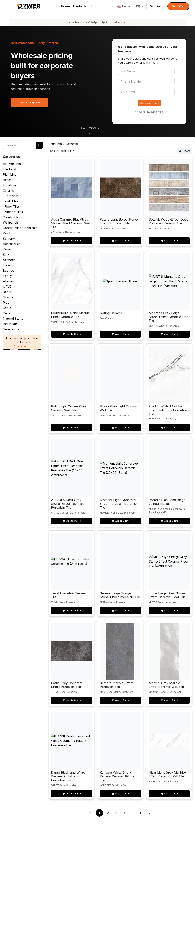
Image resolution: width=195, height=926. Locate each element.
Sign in (155, 6)
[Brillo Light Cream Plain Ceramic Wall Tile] (71, 374)
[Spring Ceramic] (120, 281)
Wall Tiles (11, 201)
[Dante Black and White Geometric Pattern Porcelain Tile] (71, 740)
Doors (7, 249)
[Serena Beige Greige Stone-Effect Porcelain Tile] (120, 561)
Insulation (10, 324)
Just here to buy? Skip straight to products (97, 22)
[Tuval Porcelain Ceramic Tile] (71, 561)
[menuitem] (65, 6)
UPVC (7, 286)
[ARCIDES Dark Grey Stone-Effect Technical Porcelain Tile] (71, 468)
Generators (11, 329)
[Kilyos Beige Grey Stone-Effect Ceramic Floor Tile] (169, 561)
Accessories (11, 244)
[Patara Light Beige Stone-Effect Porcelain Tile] (120, 187)
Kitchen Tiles (13, 212)
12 (141, 813)
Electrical (9, 169)
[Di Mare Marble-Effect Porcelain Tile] (120, 651)
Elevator (9, 265)
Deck (6, 313)
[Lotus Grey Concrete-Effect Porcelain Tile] (71, 651)
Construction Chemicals (20, 228)
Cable (7, 308)
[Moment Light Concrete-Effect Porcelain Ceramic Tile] (120, 468)
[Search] (39, 145)
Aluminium (10, 281)
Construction (12, 217)
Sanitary (9, 238)
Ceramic (9, 190)
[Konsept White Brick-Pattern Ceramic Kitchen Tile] (120, 740)
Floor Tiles (12, 206)
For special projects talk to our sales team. (22, 342)
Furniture (9, 185)
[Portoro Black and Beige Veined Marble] (169, 468)
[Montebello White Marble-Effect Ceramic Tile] (71, 281)
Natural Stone (13, 318)
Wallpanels (10, 222)
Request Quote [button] (149, 103)
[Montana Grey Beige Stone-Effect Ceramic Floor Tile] (169, 281)
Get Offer (178, 6)
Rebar (7, 292)
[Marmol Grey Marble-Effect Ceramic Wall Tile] (169, 651)
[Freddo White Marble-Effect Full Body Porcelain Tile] (169, 374)
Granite (8, 297)
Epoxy (7, 276)
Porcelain (11, 196)
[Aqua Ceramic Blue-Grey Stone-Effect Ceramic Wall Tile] (71, 187)
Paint (6, 233)
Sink (6, 254)
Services (9, 260)
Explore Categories (29, 102)
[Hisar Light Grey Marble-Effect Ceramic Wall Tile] (169, 740)
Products (55, 144)
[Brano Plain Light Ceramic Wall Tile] (120, 374)
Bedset (8, 180)
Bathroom (10, 270)
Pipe (6, 302)
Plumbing (9, 174)
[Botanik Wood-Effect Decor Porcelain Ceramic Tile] (169, 187)
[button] (62, 151)
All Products (12, 164)
